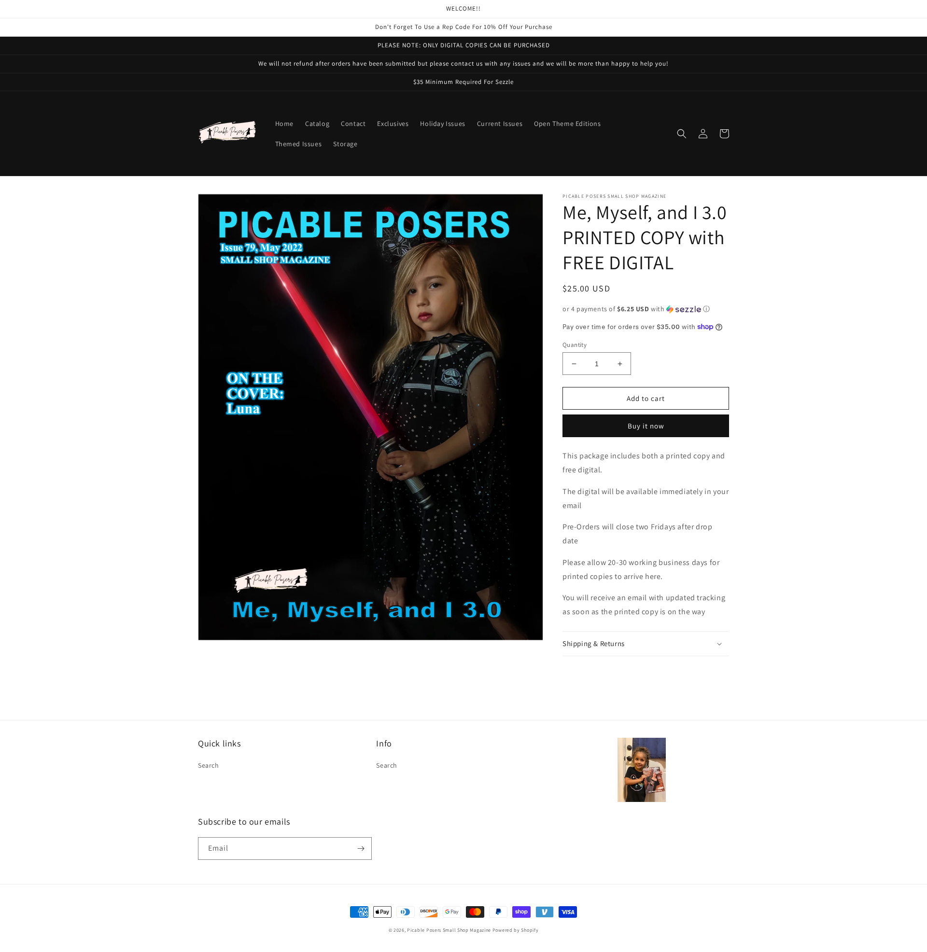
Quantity (574, 345)
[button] (681, 133)
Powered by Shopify (515, 930)
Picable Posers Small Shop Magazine (449, 930)
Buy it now (646, 425)
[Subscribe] (360, 848)
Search (208, 765)
